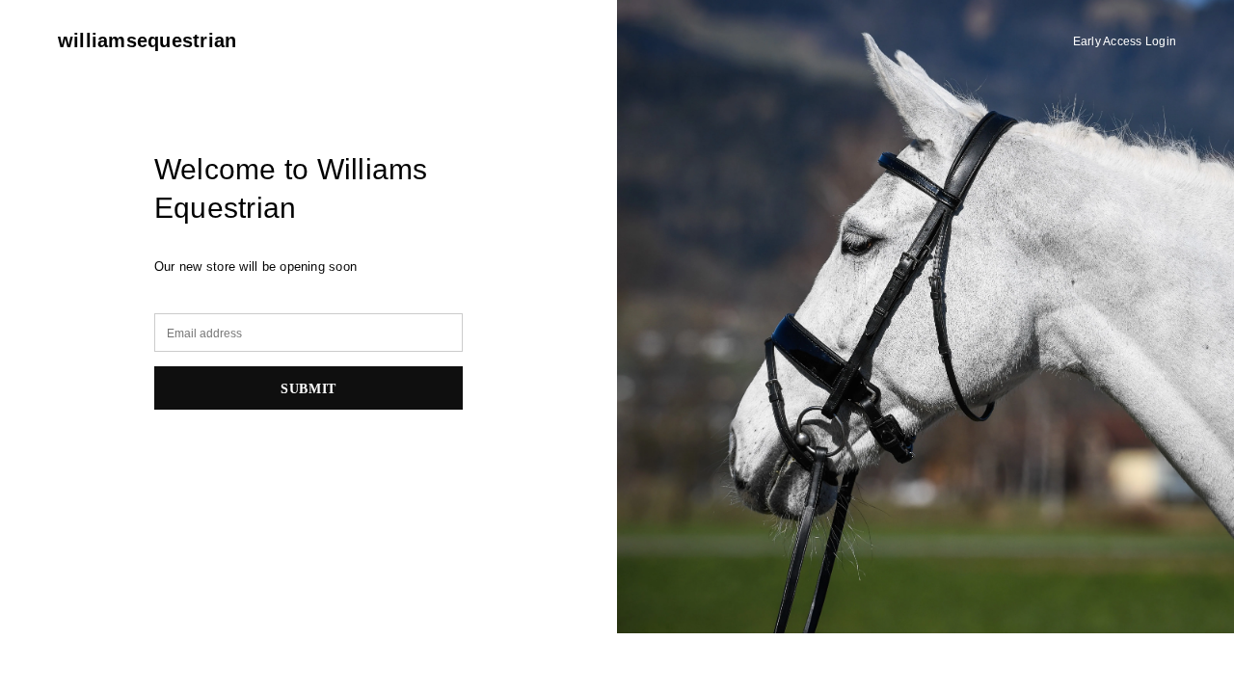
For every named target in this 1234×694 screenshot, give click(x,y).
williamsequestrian (147, 40)
